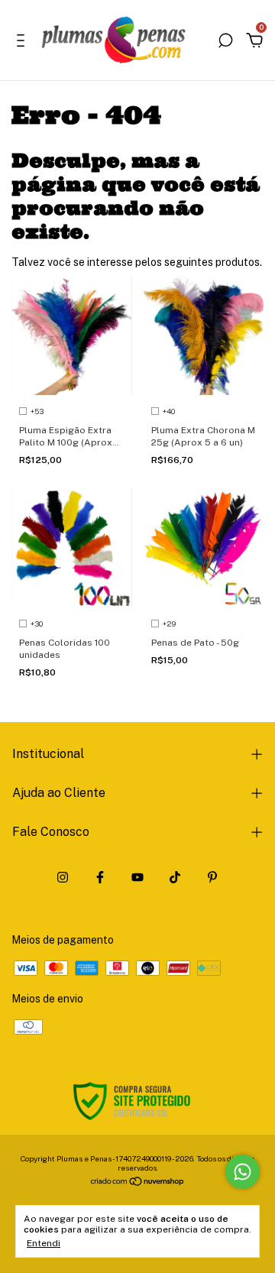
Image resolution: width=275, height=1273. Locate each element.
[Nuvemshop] (138, 1183)
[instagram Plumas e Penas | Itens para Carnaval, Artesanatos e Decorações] (63, 877)
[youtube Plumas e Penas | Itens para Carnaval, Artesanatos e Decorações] (137, 877)
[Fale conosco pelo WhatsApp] (242, 1172)
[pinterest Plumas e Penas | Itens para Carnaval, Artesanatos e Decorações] (212, 877)
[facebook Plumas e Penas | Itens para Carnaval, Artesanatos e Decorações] (100, 877)
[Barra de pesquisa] (225, 43)
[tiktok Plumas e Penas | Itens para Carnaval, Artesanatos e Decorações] (175, 877)
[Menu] (23, 43)
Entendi (43, 1243)
